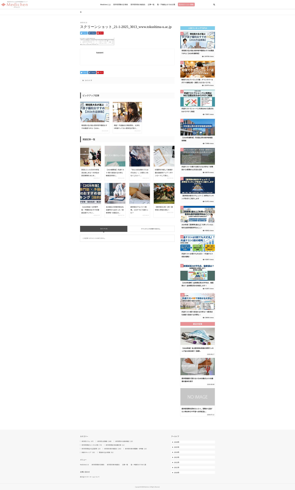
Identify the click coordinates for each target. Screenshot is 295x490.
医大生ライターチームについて (89, 477)
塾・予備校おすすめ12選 (166, 4)
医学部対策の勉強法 (138, 4)
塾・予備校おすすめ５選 (138, 464)
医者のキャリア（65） (89, 452)
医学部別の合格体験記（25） (124, 441)
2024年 (176, 452)
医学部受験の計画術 (120, 4)
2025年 (176, 447)
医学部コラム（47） (88, 441)
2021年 (176, 467)
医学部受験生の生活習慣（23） (91, 448)
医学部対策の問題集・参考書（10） (136, 448)
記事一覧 (151, 4)
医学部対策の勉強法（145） (113, 448)
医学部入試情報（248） (104, 441)
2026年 (176, 442)
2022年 (176, 462)
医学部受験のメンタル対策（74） (92, 445)
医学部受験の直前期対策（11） (115, 445)
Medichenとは (105, 4)
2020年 (176, 472)
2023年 (176, 457)
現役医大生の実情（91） (106, 452)
